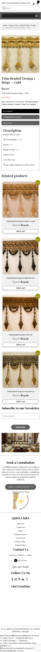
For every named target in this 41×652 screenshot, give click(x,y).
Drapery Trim (13, 25)
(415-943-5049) (20, 566)
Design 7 (10, 104)
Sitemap (25, 631)
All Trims (28, 102)
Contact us (20, 527)
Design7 (33, 104)
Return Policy (20, 545)
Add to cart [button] (20, 231)
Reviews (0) (7, 123)
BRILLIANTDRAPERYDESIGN (18, 629)
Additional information (12, 117)
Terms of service (20, 534)
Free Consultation (19, 487)
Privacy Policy (20, 541)
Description (7, 111)
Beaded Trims (25, 25)
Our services (20, 538)
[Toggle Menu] (36, 16)
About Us (20, 524)
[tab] (20, 111)
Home (5, 25)
